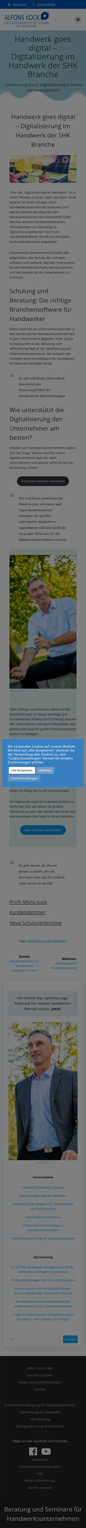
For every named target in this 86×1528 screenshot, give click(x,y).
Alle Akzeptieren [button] (21, 770)
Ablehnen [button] (45, 770)
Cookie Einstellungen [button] (24, 778)
